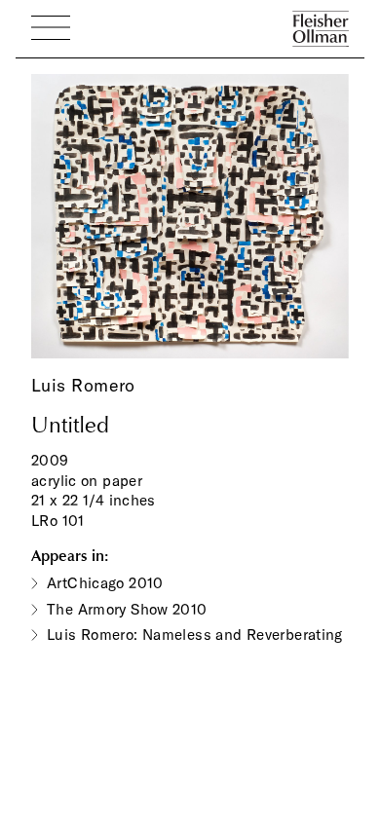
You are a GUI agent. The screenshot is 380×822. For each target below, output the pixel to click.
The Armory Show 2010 (127, 609)
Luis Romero (83, 385)
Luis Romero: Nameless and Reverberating (195, 634)
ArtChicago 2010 (105, 583)
